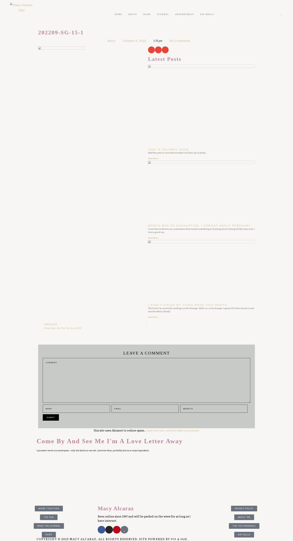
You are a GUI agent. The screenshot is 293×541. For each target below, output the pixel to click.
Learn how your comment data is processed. (173, 430)
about (132, 14)
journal (163, 14)
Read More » (153, 158)
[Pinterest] (272, 14)
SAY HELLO (207, 14)
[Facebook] (101, 530)
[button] (151, 49)
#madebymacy (184, 14)
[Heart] (281, 14)
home (118, 14)
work (147, 14)
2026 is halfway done (168, 149)
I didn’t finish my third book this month (187, 305)
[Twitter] (268, 14)
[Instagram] (277, 14)
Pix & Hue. (179, 539)
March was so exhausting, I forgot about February (199, 225)
